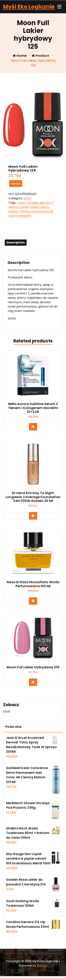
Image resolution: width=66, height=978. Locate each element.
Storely (42, 965)
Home (21, 55)
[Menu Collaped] (59, 6)
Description (16, 242)
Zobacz (16, 183)
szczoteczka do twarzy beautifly (30, 213)
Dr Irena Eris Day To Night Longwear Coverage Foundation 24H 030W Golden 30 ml (33, 497)
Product (42, 55)
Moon (27, 198)
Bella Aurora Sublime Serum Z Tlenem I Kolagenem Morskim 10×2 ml (33, 408)
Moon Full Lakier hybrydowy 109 (33, 667)
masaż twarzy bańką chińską (28, 209)
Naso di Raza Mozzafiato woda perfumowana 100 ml (33, 584)
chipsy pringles (27, 203)
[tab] (16, 242)
